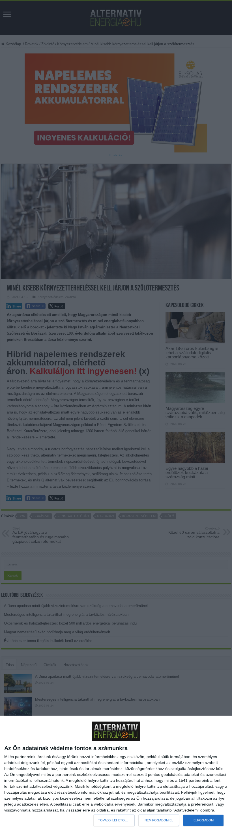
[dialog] (116, 774)
